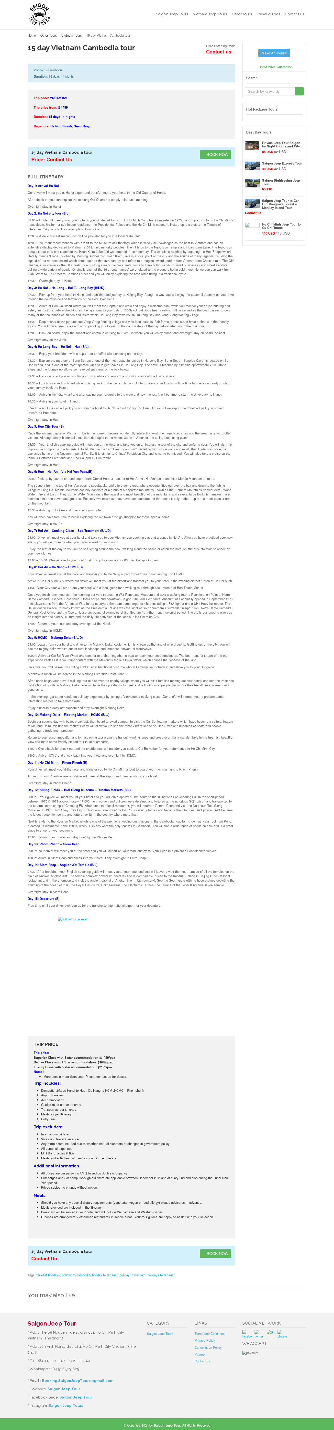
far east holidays (48, 1275)
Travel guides (268, 14)
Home (32, 35)
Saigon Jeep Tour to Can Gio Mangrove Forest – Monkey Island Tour (281, 204)
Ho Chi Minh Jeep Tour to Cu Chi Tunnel (281, 226)
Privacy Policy (205, 1340)
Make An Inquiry (274, 53)
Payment (201, 1354)
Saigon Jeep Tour (63, 1389)
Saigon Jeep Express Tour (282, 163)
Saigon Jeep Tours (172, 14)
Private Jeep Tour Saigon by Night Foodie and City (281, 144)
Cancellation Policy (208, 1347)
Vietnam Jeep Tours (210, 14)
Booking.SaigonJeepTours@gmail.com (77, 1381)
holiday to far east (105, 1275)
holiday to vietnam (132, 1275)
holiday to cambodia (76, 1275)
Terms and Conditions (210, 1333)
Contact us (294, 14)
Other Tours (242, 14)
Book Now (217, 154)
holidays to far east (161, 1275)
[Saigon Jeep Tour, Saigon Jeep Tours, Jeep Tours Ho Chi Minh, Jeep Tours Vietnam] (60, 14)
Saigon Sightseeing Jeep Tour (281, 182)
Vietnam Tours (71, 35)
